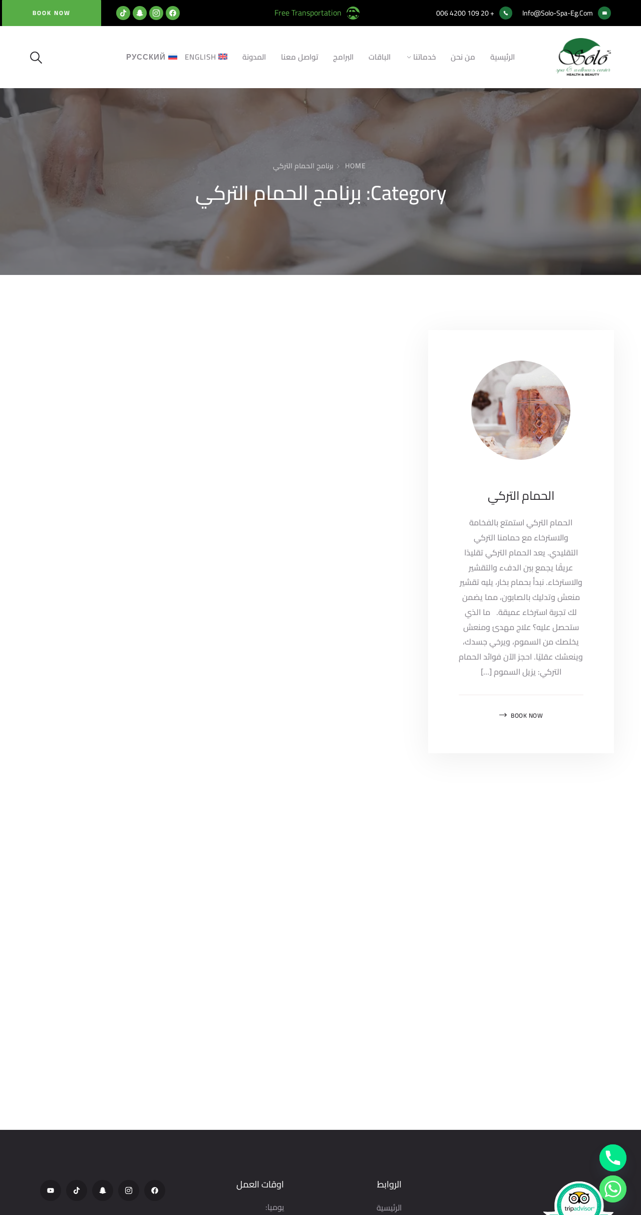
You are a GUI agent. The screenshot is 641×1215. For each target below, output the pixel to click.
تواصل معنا (299, 57)
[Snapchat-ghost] (140, 13)
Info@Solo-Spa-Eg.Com (557, 13)
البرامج (343, 57)
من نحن (463, 57)
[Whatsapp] (612, 1188)
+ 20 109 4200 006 (465, 13)
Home (355, 165)
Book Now (527, 715)
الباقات (380, 57)
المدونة (254, 57)
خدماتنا (424, 57)
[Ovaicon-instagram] (156, 13)
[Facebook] (173, 13)
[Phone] (612, 1157)
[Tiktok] (123, 13)
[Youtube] (50, 1190)
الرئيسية (502, 57)
